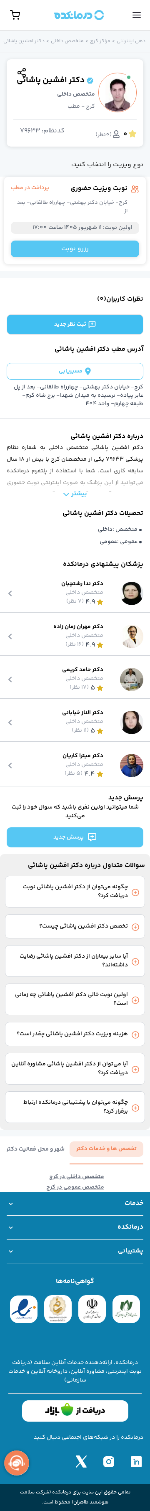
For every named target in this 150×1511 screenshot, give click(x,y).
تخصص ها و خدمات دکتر (106, 1149)
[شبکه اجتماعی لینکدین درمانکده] (136, 1461)
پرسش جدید (68, 837)
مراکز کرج (100, 41)
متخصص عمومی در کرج (75, 1187)
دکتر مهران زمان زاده (78, 627)
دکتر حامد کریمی (82, 670)
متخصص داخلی (67, 41)
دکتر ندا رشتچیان (82, 584)
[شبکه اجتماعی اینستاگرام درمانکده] (108, 1461)
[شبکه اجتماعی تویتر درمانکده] (81, 1461)
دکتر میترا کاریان (82, 756)
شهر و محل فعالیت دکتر (35, 1149)
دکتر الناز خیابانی (82, 713)
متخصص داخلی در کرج (76, 1177)
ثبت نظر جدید (70, 324)
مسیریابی (70, 371)
